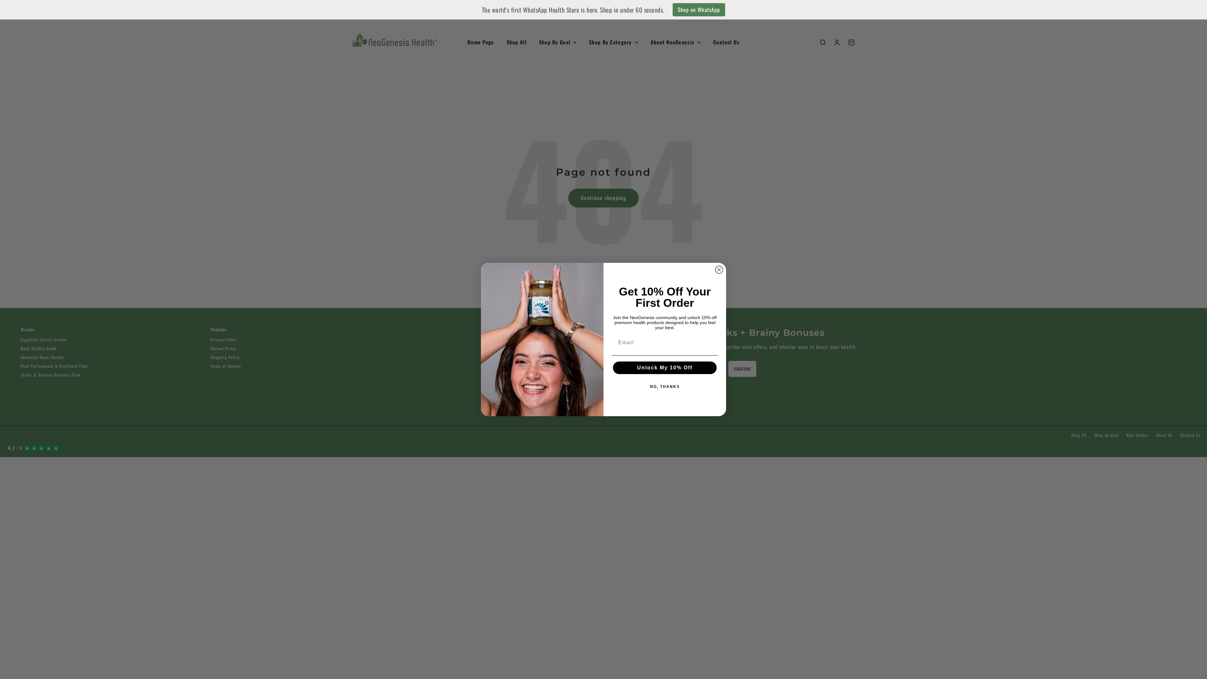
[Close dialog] (719, 269)
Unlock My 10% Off (664, 367)
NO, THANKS (665, 386)
